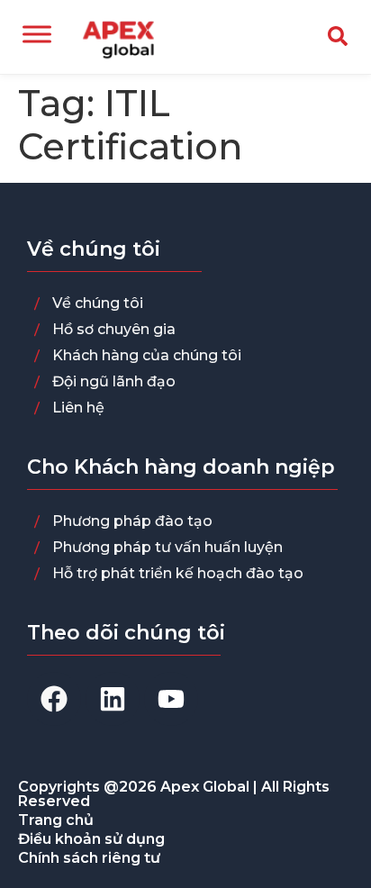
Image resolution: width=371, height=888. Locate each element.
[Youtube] (171, 699)
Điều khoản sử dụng (91, 838)
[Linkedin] (113, 699)
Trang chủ (56, 820)
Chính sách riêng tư (89, 857)
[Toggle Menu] (37, 33)
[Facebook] (54, 699)
